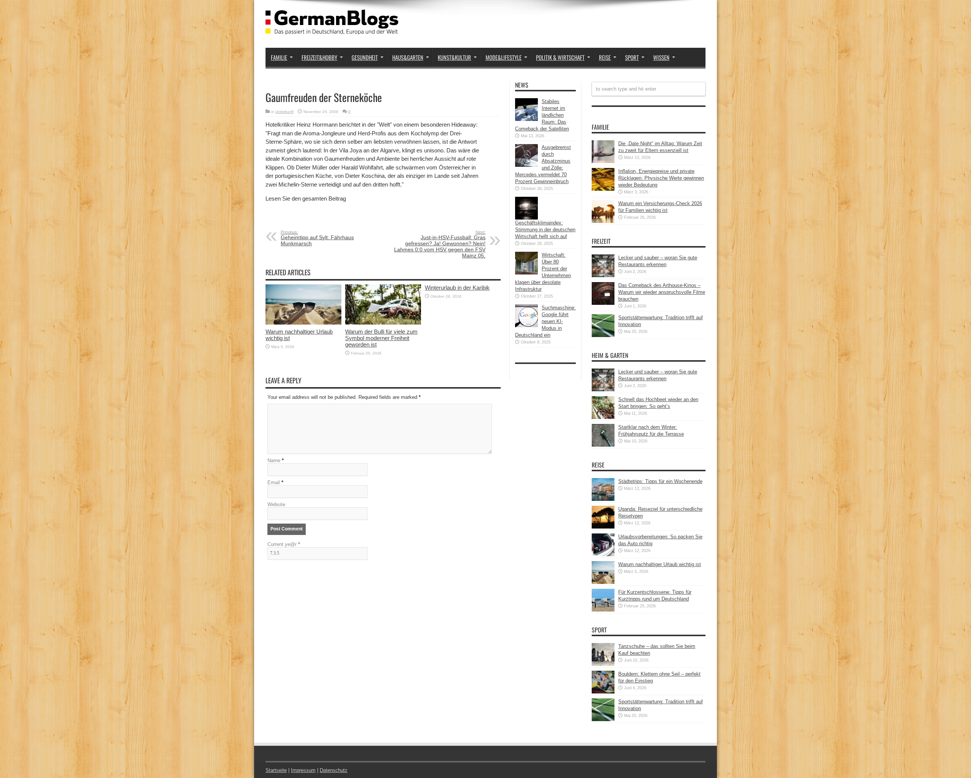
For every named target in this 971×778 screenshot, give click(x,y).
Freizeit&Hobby (319, 57)
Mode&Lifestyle (504, 57)
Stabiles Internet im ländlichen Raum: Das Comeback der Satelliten (542, 115)
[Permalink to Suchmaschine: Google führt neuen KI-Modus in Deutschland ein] (526, 325)
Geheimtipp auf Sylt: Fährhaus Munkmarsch (317, 238)
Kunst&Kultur (454, 57)
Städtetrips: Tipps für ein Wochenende (660, 481)
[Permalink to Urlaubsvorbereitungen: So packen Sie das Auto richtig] (603, 554)
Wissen (661, 57)
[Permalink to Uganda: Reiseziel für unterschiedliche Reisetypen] (603, 527)
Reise (605, 57)
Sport (632, 57)
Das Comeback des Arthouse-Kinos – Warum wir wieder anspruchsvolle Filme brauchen (661, 292)
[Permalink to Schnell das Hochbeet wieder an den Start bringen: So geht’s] (603, 417)
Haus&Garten (407, 57)
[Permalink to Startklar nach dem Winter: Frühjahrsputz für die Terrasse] (603, 445)
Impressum (303, 770)
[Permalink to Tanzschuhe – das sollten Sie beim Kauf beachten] (603, 664)
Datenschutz (333, 770)
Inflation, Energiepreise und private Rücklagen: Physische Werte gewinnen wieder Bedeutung (661, 178)
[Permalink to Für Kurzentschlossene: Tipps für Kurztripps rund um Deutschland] (603, 610)
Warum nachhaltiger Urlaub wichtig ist (659, 564)
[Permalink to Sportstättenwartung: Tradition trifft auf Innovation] (603, 335)
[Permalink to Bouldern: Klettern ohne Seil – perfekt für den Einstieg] (603, 692)
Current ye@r (283, 544)
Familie (279, 57)
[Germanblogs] (332, 29)
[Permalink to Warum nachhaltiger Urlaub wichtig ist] (303, 323)
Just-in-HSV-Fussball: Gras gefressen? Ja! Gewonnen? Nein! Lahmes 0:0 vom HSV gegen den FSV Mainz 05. (440, 244)
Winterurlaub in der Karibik (457, 287)
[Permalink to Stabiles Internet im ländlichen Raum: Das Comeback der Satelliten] (526, 119)
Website (276, 504)
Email (273, 482)
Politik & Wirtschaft (560, 57)
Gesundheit (365, 57)
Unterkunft (284, 112)
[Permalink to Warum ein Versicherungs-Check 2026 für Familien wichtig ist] (603, 221)
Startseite (276, 770)
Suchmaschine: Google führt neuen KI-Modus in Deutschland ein (545, 321)
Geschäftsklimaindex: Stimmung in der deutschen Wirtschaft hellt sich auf (545, 229)
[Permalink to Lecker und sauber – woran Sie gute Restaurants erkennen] (603, 275)
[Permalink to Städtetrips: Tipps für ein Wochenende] (603, 499)
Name (273, 460)
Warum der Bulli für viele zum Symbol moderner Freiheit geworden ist (381, 338)
